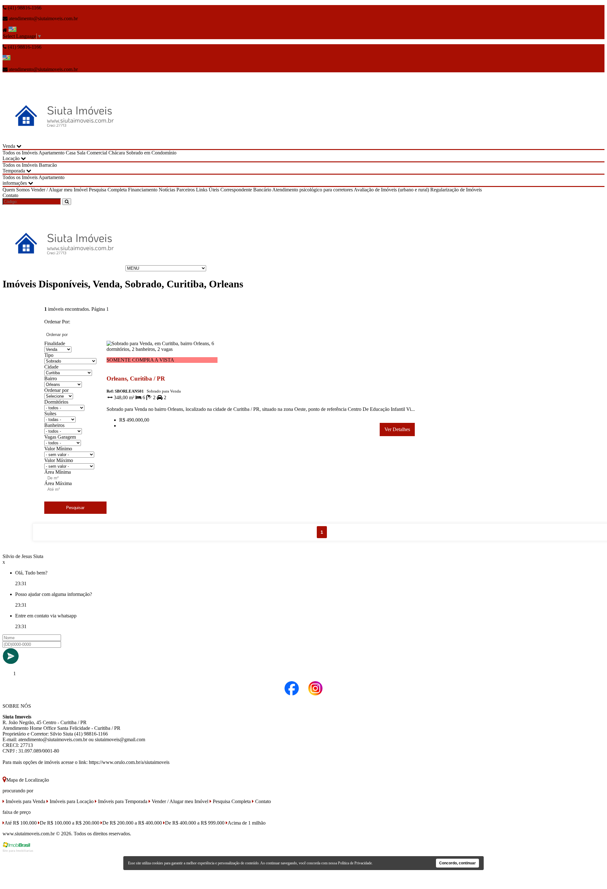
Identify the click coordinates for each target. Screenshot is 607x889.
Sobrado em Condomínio (151, 152)
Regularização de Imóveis (456, 189)
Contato (10, 195)
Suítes (50, 413)
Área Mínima (57, 472)
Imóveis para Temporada (122, 801)
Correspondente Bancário (245, 189)
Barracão (48, 165)
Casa (71, 152)
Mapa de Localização (27, 780)
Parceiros (185, 189)
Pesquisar (75, 507)
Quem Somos (16, 189)
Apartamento (51, 152)
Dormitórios (56, 402)
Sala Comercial (92, 152)
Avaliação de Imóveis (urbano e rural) (391, 189)
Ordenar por (56, 390)
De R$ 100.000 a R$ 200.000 (69, 823)
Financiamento (142, 189)
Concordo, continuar (457, 863)
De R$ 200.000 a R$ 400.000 (132, 823)
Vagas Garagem (60, 437)
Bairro (50, 378)
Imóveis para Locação (71, 801)
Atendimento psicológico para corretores (312, 189)
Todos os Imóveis (20, 152)
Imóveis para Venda (24, 801)
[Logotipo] (63, 268)
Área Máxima (58, 483)
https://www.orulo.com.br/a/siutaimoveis (129, 762)
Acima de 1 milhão (247, 823)
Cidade (51, 366)
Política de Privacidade (355, 863)
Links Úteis (207, 189)
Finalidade (54, 343)
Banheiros (54, 425)
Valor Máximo (58, 460)
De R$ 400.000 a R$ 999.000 (194, 823)
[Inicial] (63, 140)
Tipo (48, 355)
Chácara (116, 152)
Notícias (167, 189)
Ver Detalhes (397, 429)
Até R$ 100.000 (20, 823)
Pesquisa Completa (108, 189)
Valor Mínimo (58, 448)
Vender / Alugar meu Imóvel (59, 189)
